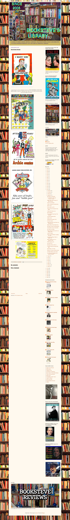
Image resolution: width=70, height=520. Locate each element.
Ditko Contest (49, 205)
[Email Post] (23, 261)
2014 (47, 186)
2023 (47, 172)
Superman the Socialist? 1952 (51, 219)
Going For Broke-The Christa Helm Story (51, 282)
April (48, 261)
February (49, 264)
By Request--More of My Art (51, 244)
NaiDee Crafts (49, 217)
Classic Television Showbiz (50, 374)
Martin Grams (48, 369)
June (48, 258)
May (48, 260)
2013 (47, 187)
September (49, 195)
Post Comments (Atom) (19, 295)
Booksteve (48, 141)
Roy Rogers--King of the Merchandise (53, 226)
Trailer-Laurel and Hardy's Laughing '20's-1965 (53, 235)
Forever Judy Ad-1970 (50, 207)
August (49, 255)
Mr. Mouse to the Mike (50, 229)
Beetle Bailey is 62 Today (51, 248)
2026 (47, 168)
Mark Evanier (48, 375)
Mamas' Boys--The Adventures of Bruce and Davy (52, 201)
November (49, 192)
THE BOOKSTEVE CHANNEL (52, 312)
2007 (47, 274)
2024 (47, 171)
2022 (47, 174)
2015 (47, 184)
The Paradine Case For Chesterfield (52, 227)
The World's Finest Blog (51, 342)
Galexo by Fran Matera (50, 202)
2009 (47, 271)
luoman (37, 512)
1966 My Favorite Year (50, 305)
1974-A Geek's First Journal (51, 357)
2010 (47, 269)
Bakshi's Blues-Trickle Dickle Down (52, 224)
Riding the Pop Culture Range (52, 327)
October (49, 193)
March (49, 263)
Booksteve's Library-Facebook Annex (53, 250)
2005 (47, 277)
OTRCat (47, 382)
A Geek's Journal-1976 (50, 349)
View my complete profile (49, 143)
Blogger (43, 512)
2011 (47, 268)
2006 (47, 275)
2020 (47, 177)
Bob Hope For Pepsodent (51, 196)
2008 (47, 272)
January (49, 266)
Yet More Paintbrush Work (51, 216)
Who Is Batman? (49, 212)
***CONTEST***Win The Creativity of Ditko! (51, 198)
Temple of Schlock (49, 378)
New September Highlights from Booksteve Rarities (52, 254)
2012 (47, 189)
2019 (47, 178)
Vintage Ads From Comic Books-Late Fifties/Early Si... (53, 223)
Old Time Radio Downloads (50, 380)
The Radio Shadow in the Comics (52, 251)
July (48, 257)
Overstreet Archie (50, 220)
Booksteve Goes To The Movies (52, 319)
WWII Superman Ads (50, 241)
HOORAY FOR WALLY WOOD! (52, 297)
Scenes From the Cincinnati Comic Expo (52, 209)
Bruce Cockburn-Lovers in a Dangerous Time (51, 240)
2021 (47, 175)
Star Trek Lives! (49, 243)
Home (27, 293)
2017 (47, 181)
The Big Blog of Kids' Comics (51, 376)
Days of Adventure (50, 334)
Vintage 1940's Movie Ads (51, 211)
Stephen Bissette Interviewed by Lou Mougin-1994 (53, 231)
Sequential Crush (49, 370)
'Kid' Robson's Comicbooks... (51, 371)
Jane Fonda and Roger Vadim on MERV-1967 (52, 237)
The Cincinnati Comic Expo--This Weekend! (52, 214)
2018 (47, 180)
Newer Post (13, 293)
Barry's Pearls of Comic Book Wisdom (52, 372)
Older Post (40, 293)
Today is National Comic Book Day (52, 204)
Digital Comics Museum (50, 367)
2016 (47, 183)
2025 (47, 170)
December (49, 190)
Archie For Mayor (50, 233)
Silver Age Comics (49, 379)
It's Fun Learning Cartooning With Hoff (52, 247)
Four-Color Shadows (50, 290)
